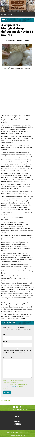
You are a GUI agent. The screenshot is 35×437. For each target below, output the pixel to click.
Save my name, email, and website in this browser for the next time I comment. (17, 353)
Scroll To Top (16, 417)
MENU (9, 14)
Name (5, 334)
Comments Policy (9, 386)
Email (5, 341)
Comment (7, 358)
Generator (22, 435)
